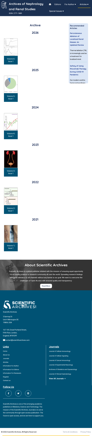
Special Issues (56, 11)
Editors (58, 4)
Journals (6, 358)
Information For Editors (11, 369)
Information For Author (11, 366)
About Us (6, 355)
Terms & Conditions (70, 432)
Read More (46, 286)
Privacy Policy (85, 432)
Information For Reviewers (12, 373)
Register (6, 377)
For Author (70, 4)
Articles (83, 4)
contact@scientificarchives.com (18, 340)
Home (5, 351)
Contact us (6, 380)
